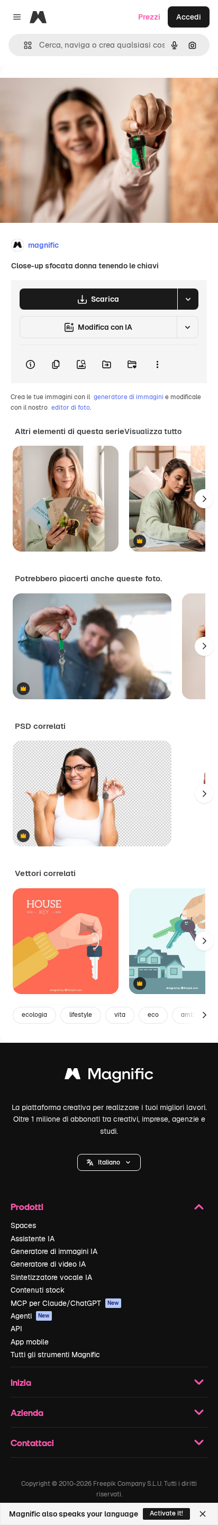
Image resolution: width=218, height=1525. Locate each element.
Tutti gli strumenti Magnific (55, 1354)
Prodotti (27, 1206)
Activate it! (166, 1513)
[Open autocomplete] (23, 45)
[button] (109, 1162)
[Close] (202, 1514)
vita (119, 1014)
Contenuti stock (38, 1290)
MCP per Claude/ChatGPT (65, 1303)
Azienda (27, 1412)
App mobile (30, 1342)
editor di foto (70, 407)
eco (153, 1014)
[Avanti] (204, 499)
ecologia (34, 1014)
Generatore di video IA (48, 1264)
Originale (70, 91)
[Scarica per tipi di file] (187, 299)
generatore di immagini (129, 397)
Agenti (30, 1316)
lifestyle (80, 1014)
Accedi (188, 17)
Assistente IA (32, 1238)
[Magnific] (109, 1076)
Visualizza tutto (152, 431)
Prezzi (149, 17)
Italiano (109, 1162)
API (16, 1328)
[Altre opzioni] (157, 364)
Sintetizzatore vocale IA (51, 1277)
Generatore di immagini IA (54, 1251)
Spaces (23, 1225)
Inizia (21, 1382)
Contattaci (32, 1442)
